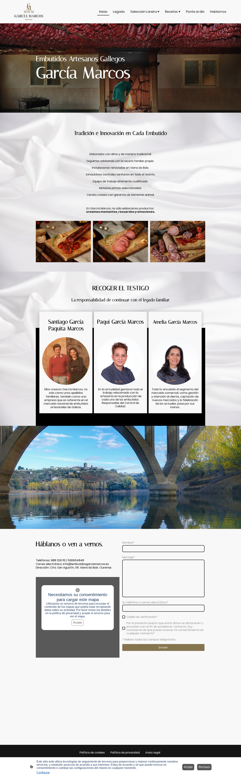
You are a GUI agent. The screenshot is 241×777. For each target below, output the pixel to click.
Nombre (128, 542)
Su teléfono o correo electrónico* (145, 602)
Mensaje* (128, 557)
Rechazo (204, 767)
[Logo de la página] (28, 11)
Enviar (163, 647)
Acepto (77, 622)
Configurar (43, 772)
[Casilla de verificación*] (123, 617)
